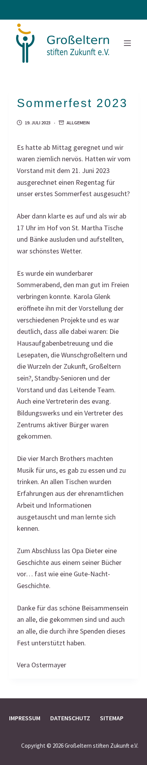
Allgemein (78, 123)
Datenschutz (70, 718)
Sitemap (111, 718)
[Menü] (127, 43)
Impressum (24, 718)
